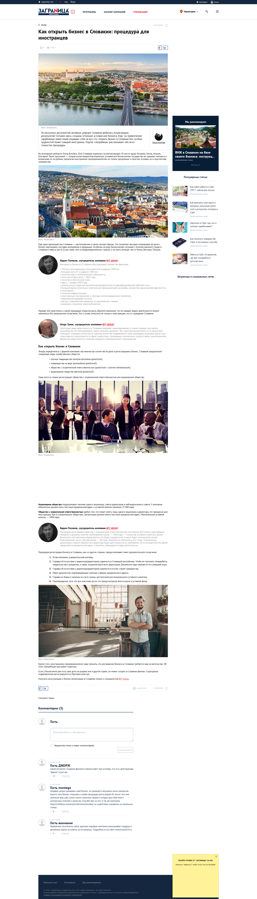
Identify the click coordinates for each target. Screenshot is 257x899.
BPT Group (124, 678)
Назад (43, 25)
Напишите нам (50, 882)
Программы (89, 12)
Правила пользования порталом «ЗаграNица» (63, 895)
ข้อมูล (72, 2)
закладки (203, 2)
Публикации (140, 12)
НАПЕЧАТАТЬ (142, 688)
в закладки (158, 25)
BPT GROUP (112, 260)
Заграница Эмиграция (53, 11)
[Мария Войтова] (158, 136)
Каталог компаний (114, 12)
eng (66, 2)
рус (60, 2)
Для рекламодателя (92, 882)
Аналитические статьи (184, 160)
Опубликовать (125, 750)
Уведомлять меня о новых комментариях (74, 745)
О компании (69, 882)
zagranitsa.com (47, 2)
